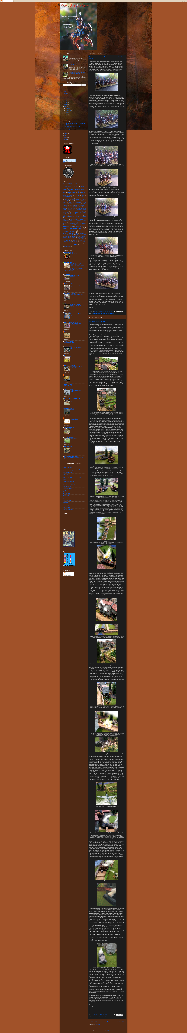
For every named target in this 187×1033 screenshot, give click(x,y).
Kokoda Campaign (75, 213)
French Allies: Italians (67, 206)
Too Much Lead (68, 374)
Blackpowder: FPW (78, 196)
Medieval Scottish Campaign (69, 217)
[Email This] (117, 311)
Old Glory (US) (66, 493)
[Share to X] (119, 311)
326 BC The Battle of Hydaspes (71, 385)
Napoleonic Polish (73, 233)
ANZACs (65, 188)
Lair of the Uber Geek (69, 365)
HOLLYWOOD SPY (68, 262)
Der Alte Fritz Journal (69, 283)
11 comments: (108, 311)
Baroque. (70, 195)
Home (107, 1021)
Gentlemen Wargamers (81, 209)
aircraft (82, 186)
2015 (65, 102)
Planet (70, 160)
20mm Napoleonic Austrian (81, 183)
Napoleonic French (97, 313)
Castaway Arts (66, 498)
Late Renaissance (72, 215)
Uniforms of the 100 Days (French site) (72, 477)
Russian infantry (71, 237)
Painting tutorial (74, 236)
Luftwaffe (72, 216)
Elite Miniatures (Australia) (69, 470)
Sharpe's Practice (81, 237)
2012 (65, 133)
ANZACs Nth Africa (73, 188)
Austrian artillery (75, 191)
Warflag (64, 479)
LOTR (67, 216)
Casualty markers (75, 199)
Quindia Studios (68, 346)
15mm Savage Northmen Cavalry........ (75, 391)
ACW (75, 186)
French (72, 205)
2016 (65, 100)
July (67, 114)
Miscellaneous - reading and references (77, 223)
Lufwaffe (77, 216)
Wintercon (75, 241)
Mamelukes (83, 216)
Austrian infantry (72, 192)
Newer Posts (93, 1021)
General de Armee (71, 209)
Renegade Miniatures (68, 488)
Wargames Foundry (67, 505)
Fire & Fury (78, 202)
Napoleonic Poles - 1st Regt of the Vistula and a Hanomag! (77, 73)
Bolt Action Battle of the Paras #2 (98, 321)
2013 (65, 106)
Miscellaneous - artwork (77, 219)
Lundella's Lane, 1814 (74, 438)
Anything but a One (69, 408)
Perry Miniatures (66, 507)
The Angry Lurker (68, 389)
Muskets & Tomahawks (80, 224)
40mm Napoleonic (68, 186)
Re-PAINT (72, 409)
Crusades (78, 200)
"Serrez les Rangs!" (69, 437)
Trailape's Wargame (69, 427)
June (67, 116)
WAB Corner (67, 274)
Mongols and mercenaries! (69, 224)
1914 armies (65, 183)
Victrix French (82, 240)
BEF (83, 195)
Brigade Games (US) (67, 467)
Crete (72, 200)
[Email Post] (114, 311)
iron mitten (67, 312)
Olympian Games (67, 491)
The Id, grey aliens (74, 419)
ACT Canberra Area (69, 161)
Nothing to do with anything (68, 234)
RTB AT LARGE (68, 446)
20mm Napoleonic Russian (81, 185)
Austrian (65, 191)
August (67, 112)
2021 (65, 95)
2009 (65, 139)
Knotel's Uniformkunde (68, 476)
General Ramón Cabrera (69, 342)
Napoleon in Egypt (68, 226)
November (68, 108)
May (67, 118)
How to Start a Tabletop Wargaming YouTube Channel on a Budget (77, 305)
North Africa (82, 233)
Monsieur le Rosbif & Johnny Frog (73, 398)
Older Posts (120, 1021)
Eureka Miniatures (67, 486)
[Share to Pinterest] (122, 311)
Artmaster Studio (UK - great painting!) (72, 469)
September (68, 110)
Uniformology (66, 474)
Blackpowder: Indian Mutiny (68, 198)
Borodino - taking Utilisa (75, 448)
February (68, 129)
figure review (71, 202)
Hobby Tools (66, 490)
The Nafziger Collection (68, 481)
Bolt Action (104, 1016)
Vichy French (75, 240)
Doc (83, 200)
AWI (79, 192)
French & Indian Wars (79, 205)
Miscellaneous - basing (68, 220)
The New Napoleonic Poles (75, 64)
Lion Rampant (79, 215)
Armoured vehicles (97, 1016)
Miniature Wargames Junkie (71, 456)
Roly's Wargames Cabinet (69, 484)
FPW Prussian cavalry (75, 203)
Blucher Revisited (73, 428)
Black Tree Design (67, 500)
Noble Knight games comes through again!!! (73, 457)
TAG (64, 504)
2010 (65, 137)
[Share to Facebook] (121, 311)
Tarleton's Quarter (68, 341)
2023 (65, 91)
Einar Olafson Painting (70, 418)
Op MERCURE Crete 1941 (80, 234)
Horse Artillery (66, 212)
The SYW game (73, 356)
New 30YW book (73, 253)
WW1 (80, 241)
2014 (65, 104)
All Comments (68, 575)
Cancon (84, 198)
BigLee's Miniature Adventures (72, 303)
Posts (66, 572)
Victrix (64, 497)
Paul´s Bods (67, 331)
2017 (65, 99)
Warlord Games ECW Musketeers (74, 276)
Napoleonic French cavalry (108, 313)
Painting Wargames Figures (71, 322)
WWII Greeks (83, 245)
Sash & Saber (66, 502)
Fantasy (65, 202)
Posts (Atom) (98, 1024)
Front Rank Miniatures (68, 509)
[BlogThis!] (118, 311)
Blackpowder (66, 196)
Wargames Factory (67, 472)
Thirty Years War (67, 240)
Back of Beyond (74, 193)
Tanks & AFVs (81, 238)
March (67, 121)
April (67, 119)
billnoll (98, 1030)
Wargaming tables (68, 241)
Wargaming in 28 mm (69, 293)
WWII (121, 1016)
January (68, 131)
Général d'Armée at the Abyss (76, 294)
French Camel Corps (77, 206)
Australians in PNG (79, 189)
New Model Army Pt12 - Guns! (76, 333)
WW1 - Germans (71, 243)
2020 (65, 97)
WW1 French (79, 243)
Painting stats (66, 236)
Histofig (64, 483)
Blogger (107, 1030)
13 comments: (108, 1014)
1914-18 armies (72, 183)
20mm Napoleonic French (69, 185)
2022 (65, 93)
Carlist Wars (67, 199)
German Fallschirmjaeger (113, 1016)
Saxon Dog (67, 355)
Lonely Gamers (68, 384)
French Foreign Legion (71, 208)
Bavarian (77, 195)
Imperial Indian (75, 212)
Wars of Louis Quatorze (70, 252)
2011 (65, 135)
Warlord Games (66, 495)
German (66, 210)
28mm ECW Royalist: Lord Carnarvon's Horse (75, 324)
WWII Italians (67, 246)
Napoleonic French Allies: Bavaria (69, 230)
